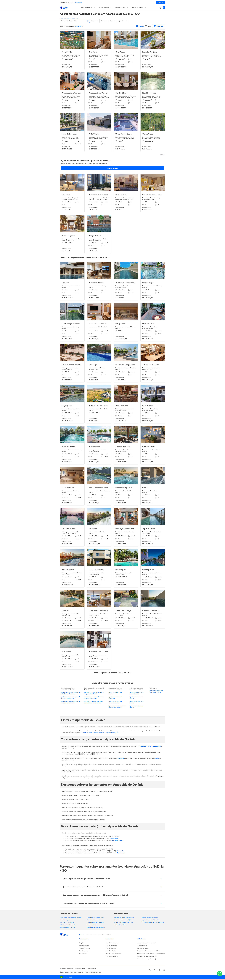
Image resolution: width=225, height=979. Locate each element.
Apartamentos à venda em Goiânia (136, 697)
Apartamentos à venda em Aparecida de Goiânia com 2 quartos (70, 693)
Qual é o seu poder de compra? (146, 943)
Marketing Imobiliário (112, 956)
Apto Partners (83, 951)
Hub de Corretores (111, 948)
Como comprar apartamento (67, 927)
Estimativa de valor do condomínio (147, 956)
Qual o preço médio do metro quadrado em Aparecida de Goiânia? (86, 879)
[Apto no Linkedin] (159, 970)
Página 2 (162, 155)
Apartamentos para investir (67, 922)
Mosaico (141, 26)
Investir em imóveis (92, 925)
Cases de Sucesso (84, 948)
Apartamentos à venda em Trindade (136, 702)
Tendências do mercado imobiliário (96, 927)
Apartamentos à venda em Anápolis (136, 706)
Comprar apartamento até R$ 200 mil (124, 920)
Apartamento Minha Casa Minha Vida (124, 917)
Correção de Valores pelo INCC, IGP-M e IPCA (151, 953)
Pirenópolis (114, 733)
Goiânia (95, 733)
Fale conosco (83, 953)
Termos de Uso (91, 968)
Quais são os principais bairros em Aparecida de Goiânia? (83, 887)
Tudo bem (160, 2)
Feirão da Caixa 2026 (120, 925)
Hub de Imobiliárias (111, 946)
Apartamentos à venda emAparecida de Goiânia (156, 691)
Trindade (101, 733)
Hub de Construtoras (112, 943)
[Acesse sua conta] (160, 8)
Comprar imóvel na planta (93, 920)
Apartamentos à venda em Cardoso (115, 693)
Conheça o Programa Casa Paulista (123, 922)
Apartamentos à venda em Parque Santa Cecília (115, 702)
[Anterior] (62, 182)
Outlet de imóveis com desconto (150, 917)
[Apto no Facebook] (154, 970)
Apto (80, 935)
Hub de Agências (111, 951)
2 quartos (121, 758)
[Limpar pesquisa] (88, 21)
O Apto (81, 943)
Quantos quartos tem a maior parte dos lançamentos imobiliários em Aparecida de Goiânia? (95, 895)
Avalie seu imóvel (142, 946)
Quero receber (112, 168)
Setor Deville (114, 838)
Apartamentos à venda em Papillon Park (115, 697)
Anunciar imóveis (84, 946)
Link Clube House (117, 840)
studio (157, 758)
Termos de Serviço (79, 968)
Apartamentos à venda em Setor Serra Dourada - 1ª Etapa (116, 706)
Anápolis (107, 733)
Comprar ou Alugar (142, 948)
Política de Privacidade (66, 968)
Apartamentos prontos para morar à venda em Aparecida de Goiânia (93, 702)
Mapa (149, 26)
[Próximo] (82, 182)
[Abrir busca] (164, 7)
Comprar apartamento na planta (95, 917)
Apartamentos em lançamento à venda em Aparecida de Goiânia (94, 693)
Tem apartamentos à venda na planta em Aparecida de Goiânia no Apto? (88, 903)
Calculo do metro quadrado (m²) (146, 959)
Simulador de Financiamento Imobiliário (148, 951)
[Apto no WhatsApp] (164, 970)
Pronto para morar (146, 746)
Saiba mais (78, 2)
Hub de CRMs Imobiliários (113, 953)
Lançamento (157, 746)
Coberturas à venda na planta (67, 925)
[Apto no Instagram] (149, 970)
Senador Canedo (87, 733)
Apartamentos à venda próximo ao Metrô (70, 917)
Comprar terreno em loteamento (95, 922)
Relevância (77, 26)
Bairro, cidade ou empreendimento (69, 18)
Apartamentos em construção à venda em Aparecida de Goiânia (94, 697)
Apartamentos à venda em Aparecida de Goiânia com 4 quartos (70, 702)
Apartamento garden (65, 920)
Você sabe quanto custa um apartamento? (153, 922)
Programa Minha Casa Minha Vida (150, 920)
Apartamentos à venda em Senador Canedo (136, 693)
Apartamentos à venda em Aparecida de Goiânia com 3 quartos (70, 697)
